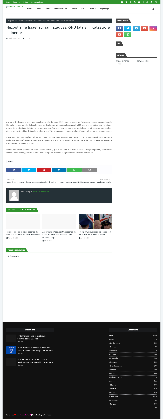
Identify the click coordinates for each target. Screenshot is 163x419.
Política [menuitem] (93, 9)
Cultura (133, 354)
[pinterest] (134, 2)
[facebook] (122, 2)
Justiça (133, 373)
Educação (133, 362)
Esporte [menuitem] (74, 9)
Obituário (133, 385)
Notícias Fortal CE (15, 38)
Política (133, 389)
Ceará (133, 339)
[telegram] (151, 2)
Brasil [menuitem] (29, 9)
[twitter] (126, 2)
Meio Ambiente (133, 377)
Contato (25, 2)
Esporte (133, 370)
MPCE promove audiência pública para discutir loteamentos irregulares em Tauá (35, 349)
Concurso (133, 351)
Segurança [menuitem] (104, 9)
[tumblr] (143, 2)
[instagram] (130, 2)
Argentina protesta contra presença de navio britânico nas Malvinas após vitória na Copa (59, 235)
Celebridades (133, 343)
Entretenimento (133, 366)
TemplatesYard (25, 415)
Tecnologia (133, 400)
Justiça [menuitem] (83, 9)
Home (8, 2)
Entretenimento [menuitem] (60, 9)
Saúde (133, 393)
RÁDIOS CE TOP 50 (122, 61)
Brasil (133, 335)
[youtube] (139, 2)
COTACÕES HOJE (142, 61)
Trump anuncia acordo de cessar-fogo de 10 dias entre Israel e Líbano (95, 233)
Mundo (21, 21)
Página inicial (12, 21)
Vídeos (133, 408)
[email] (155, 2)
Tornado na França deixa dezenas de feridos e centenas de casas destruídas (23, 233)
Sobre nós (16, 2)
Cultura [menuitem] (48, 9)
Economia (133, 358)
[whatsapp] (147, 2)
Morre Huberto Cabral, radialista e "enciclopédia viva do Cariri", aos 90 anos (35, 361)
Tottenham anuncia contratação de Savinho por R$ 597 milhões (32, 337)
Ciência (133, 347)
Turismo (133, 404)
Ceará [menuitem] (38, 9)
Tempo (118, 64)
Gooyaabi (48, 415)
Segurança (133, 396)
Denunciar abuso (37, 2)
